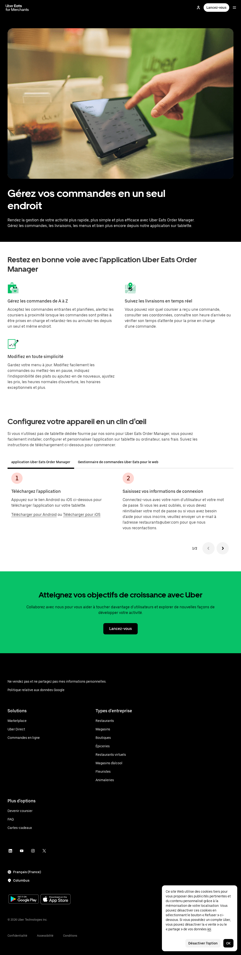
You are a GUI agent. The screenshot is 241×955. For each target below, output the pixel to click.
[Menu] (234, 7)
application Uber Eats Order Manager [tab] (40, 462)
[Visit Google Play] (23, 899)
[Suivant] (223, 548)
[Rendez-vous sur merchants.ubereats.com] (17, 7)
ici (209, 929)
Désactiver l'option (203, 943)
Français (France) (27, 872)
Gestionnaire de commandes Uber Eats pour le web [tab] (118, 462)
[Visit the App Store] (55, 899)
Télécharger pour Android (34, 514)
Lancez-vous (216, 7)
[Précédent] (208, 548)
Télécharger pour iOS (81, 514)
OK (228, 943)
